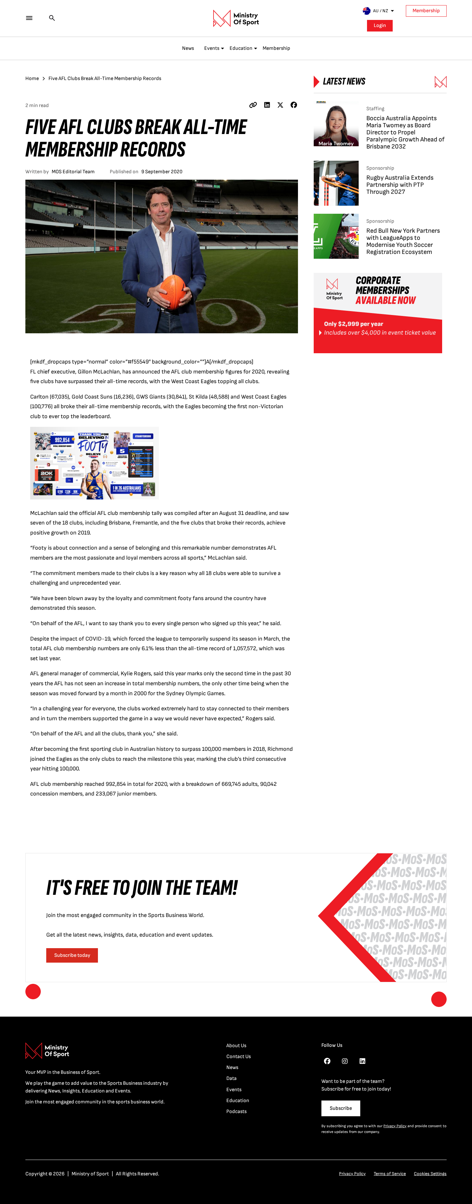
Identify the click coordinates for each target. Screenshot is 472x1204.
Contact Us (238, 1057)
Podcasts (236, 1112)
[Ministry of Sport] (236, 18)
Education (241, 48)
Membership (426, 11)
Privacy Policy (394, 1126)
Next (439, 999)
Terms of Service (390, 1173)
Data (231, 1078)
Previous (33, 991)
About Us (236, 1046)
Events (211, 48)
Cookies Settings (430, 1173)
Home (32, 79)
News (188, 48)
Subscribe (341, 1108)
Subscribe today (72, 955)
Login (380, 25)
